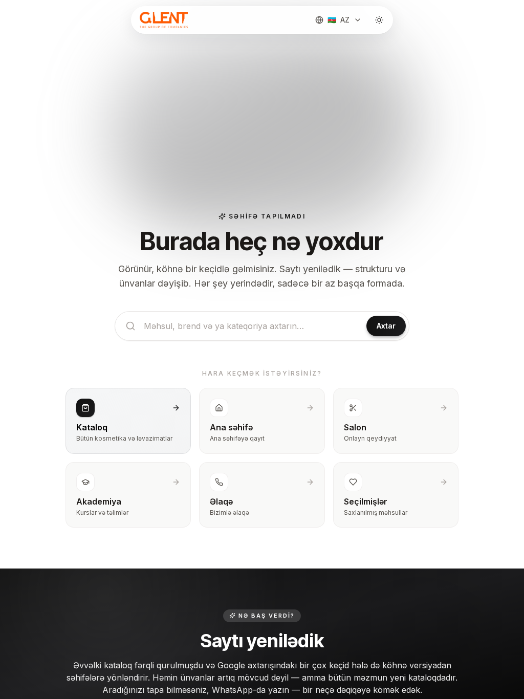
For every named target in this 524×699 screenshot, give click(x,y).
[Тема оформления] (379, 20)
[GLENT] (163, 20)
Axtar (386, 325)
